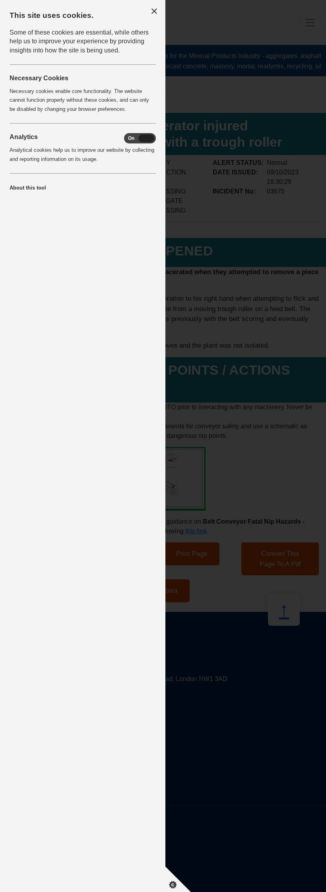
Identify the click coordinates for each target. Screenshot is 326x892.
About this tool (28, 188)
